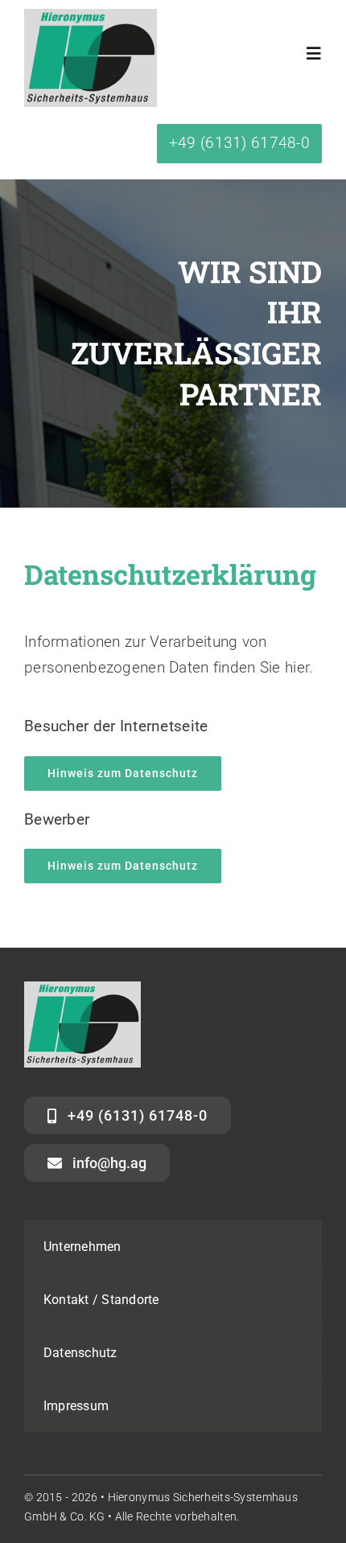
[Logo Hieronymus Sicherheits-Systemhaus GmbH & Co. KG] (90, 16)
